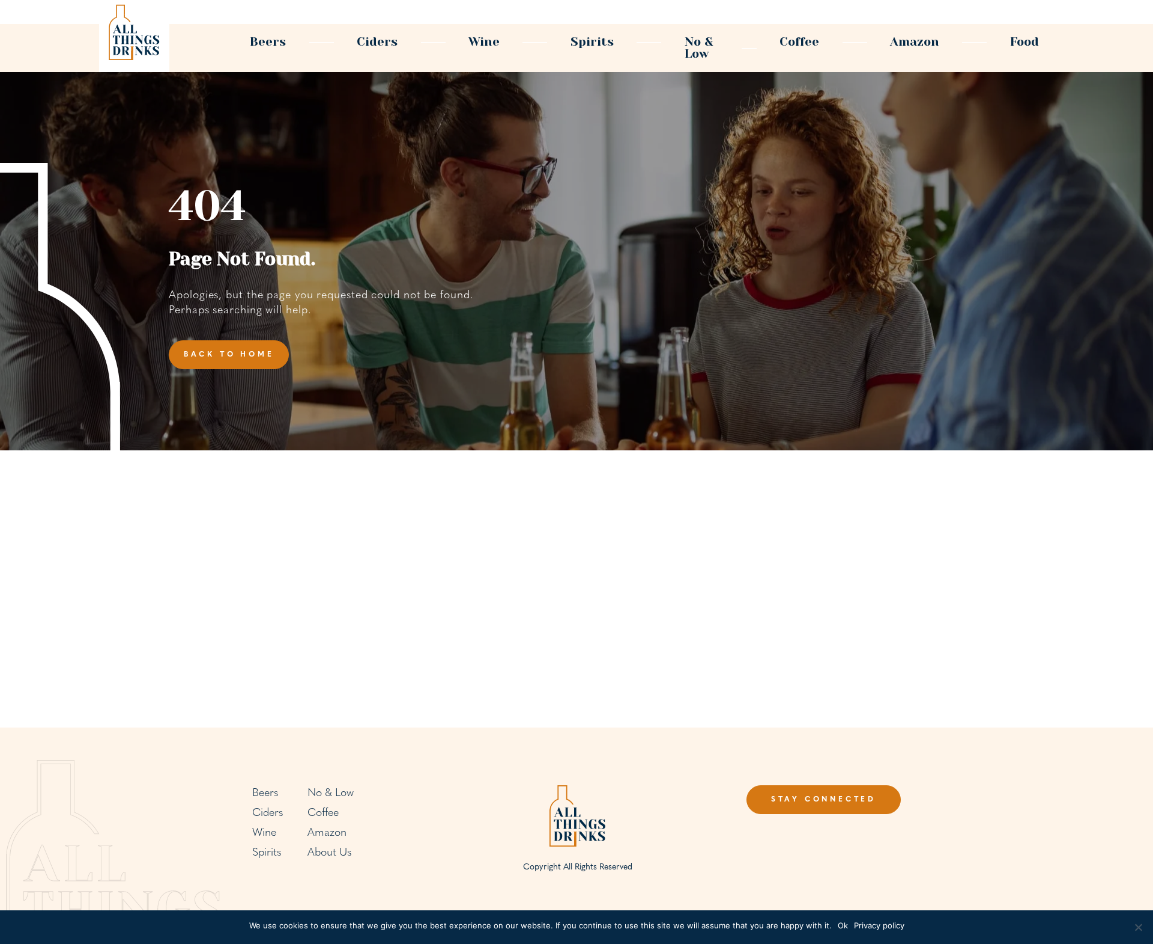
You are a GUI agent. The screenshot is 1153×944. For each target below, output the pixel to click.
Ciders (377, 42)
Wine (484, 42)
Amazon (914, 42)
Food (1024, 42)
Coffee (799, 42)
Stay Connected (823, 799)
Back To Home (229, 354)
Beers (268, 42)
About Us (329, 853)
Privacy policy (879, 925)
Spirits (592, 42)
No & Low (699, 48)
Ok (843, 925)
